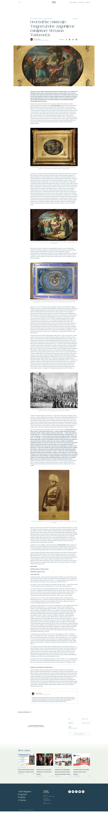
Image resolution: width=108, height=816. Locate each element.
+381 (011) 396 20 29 (46, 799)
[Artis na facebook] (69, 791)
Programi (81, 2)
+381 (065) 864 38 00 (47, 800)
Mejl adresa (70, 722)
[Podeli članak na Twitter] (69, 39)
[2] (71, 307)
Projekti (87, 2)
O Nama (22, 800)
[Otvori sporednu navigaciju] (19, 2)
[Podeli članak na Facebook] (66, 39)
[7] (70, 360)
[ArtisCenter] (54, 2)
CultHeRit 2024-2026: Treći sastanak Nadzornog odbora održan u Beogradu (81, 772)
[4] (37, 333)
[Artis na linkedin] (83, 791)
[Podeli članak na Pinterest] (76, 39)
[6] (57, 343)
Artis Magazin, (34, 18)
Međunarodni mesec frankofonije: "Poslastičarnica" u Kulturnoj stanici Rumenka (44, 772)
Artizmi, (41, 18)
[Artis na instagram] (76, 791)
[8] (73, 368)
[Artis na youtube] (79, 791)
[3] (68, 310)
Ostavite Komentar (79, 733)
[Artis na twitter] (73, 791)
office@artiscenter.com (47, 803)
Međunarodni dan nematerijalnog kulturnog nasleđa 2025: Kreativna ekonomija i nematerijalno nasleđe (62, 772)
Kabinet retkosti (48, 18)
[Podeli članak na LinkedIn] (73, 39)
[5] (66, 337)
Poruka (69, 726)
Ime (69, 718)
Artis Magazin (73, 2)
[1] (51, 193)
